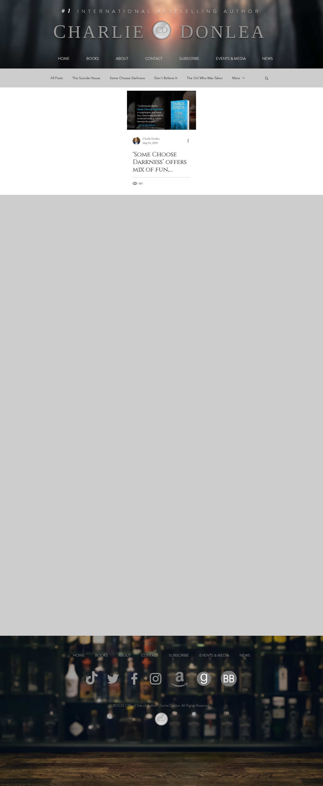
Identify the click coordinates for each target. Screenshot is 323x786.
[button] (266, 78)
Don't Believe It (165, 78)
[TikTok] (92, 679)
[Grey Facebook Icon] (134, 679)
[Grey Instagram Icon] (155, 679)
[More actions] (189, 141)
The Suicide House (86, 78)
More (236, 78)
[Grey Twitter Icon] (113, 679)
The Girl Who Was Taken (205, 78)
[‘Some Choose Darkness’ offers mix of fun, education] (161, 110)
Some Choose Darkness (127, 78)
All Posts (56, 78)
